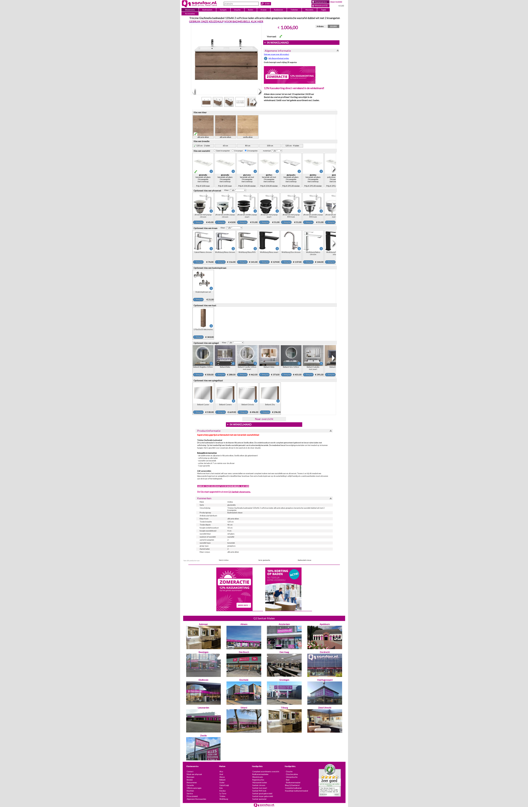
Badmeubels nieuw (304, 560)
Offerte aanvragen (194, 788)
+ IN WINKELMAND (276, 42)
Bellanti (222, 780)
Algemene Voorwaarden (196, 799)
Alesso (222, 777)
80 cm (247, 146)
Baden (250, 10)
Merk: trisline (224, 560)
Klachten (190, 791)
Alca (221, 771)
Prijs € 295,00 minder (291, 180)
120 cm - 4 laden (292, 146)
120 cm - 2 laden (203, 146)
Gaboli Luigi (224, 785)
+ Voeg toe (198, 222)
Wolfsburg (223, 799)
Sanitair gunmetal (259, 799)
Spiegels (223, 10)
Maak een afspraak (194, 774)
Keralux (222, 791)
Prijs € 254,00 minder (247, 180)
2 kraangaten (252, 151)
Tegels (323, 10)
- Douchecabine (291, 774)
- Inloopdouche (291, 777)
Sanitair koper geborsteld (262, 796)
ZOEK (267, 4)
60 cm (225, 146)
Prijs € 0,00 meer (203, 180)
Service (190, 793)
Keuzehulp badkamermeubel (296, 791)
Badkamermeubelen (260, 774)
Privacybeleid (192, 796)
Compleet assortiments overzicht (265, 771)
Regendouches (258, 780)
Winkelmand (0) (321, 6)
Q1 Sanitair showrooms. (239, 491)
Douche (237, 10)
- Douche (288, 771)
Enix (221, 788)
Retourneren (192, 782)
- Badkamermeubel (292, 782)
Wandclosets (257, 777)
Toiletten (294, 10)
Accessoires (190, 14)
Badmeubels (207, 10)
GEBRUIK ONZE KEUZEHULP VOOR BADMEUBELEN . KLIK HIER (223, 486)
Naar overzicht (264, 418)
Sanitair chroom (258, 785)
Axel (221, 774)
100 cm (270, 146)
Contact (190, 771)
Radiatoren (278, 10)
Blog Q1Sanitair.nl (292, 785)
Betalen (190, 780)
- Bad (287, 780)
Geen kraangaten (223, 151)
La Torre (222, 793)
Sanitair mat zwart (259, 788)
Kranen (263, 10)
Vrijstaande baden (259, 782)
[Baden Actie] (283, 589)
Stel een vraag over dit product (276, 54)
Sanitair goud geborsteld (262, 793)
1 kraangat (238, 151)
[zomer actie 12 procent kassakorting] (289, 75)
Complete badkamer (293, 788)
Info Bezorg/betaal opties (278, 58)
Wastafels (309, 10)
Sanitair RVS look (259, 791)
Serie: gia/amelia (264, 560)
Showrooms (190, 10)
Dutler (221, 782)
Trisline (222, 796)
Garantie (190, 785)
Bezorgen (190, 777)
